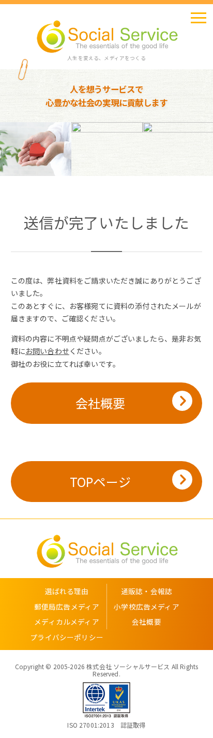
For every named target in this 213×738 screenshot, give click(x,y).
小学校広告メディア (146, 606)
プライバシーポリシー (66, 637)
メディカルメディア (66, 621)
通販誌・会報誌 (146, 591)
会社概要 (100, 403)
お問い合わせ (47, 351)
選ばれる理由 (67, 591)
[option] (58, 149)
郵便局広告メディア (66, 606)
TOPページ (100, 482)
